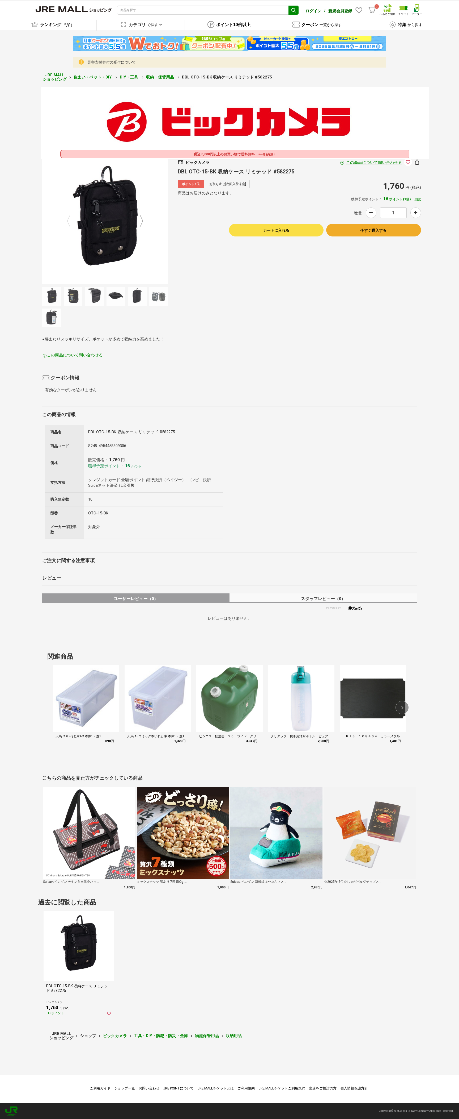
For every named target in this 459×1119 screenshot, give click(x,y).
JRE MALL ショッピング (55, 77)
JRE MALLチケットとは (215, 1088)
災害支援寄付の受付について (111, 62)
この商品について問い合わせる (374, 162)
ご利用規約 (246, 1088)
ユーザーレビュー (136, 598)
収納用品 (234, 1035)
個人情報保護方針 (354, 1088)
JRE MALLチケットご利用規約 (281, 1088)
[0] (372, 10)
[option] (105, 221)
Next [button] (138, 221)
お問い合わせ (149, 1088)
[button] (402, 707)
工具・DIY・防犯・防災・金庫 (161, 1035)
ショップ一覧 (124, 1088)
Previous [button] (71, 221)
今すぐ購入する (373, 230)
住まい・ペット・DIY (93, 77)
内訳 (418, 199)
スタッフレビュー (323, 598)
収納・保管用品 (160, 77)
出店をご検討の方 (323, 1088)
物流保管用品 (207, 1035)
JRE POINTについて (178, 1088)
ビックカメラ (115, 1035)
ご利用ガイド (100, 1088)
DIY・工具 (129, 77)
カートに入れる (276, 230)
